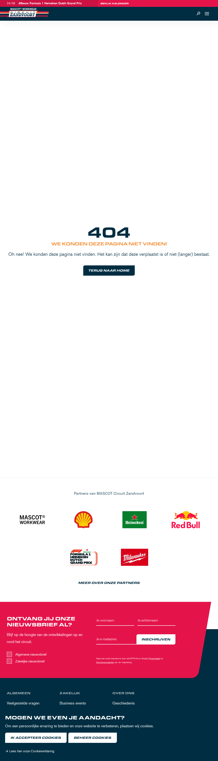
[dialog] (109, 735)
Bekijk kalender (114, 3)
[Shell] (83, 519)
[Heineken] (134, 519)
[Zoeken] (198, 13)
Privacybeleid (154, 658)
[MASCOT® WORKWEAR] (32, 519)
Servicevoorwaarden (105, 662)
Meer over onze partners (109, 583)
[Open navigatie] (207, 13)
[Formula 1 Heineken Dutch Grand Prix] (83, 557)
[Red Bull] (185, 519)
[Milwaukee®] (134, 557)
